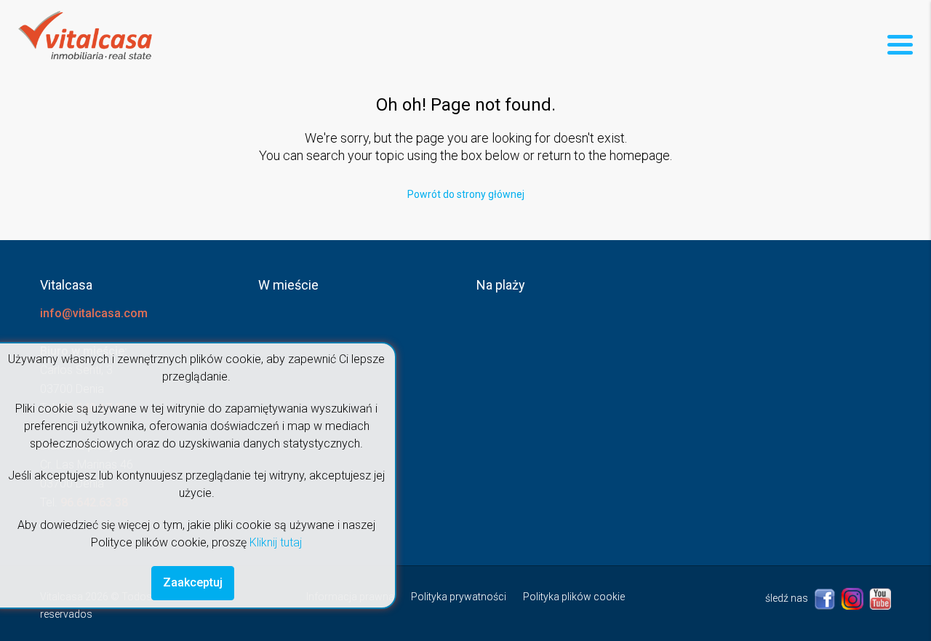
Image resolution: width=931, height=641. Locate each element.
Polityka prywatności (458, 596)
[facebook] (826, 598)
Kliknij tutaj (275, 542)
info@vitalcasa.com (94, 313)
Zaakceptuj (193, 582)
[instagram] (854, 598)
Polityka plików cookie (574, 596)
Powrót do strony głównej (465, 194)
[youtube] (880, 598)
